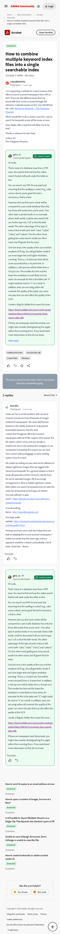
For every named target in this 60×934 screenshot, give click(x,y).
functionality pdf (33, 352)
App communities (24, 14)
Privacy (43, 914)
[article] (30, 482)
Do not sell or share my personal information (25, 924)
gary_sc (17, 154)
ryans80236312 (17, 81)
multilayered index (14, 352)
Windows (25, 358)
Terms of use (33, 914)
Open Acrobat (46, 32)
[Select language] (38, 6)
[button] (6, 7)
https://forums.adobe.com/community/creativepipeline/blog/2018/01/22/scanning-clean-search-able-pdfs (29, 313)
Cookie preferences (14, 919)
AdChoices (14, 930)
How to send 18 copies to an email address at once (29, 784)
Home (9, 14)
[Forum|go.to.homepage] (22, 6)
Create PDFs (12, 358)
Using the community (16, 914)
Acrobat (40, 14)
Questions (11, 17)
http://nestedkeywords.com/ (25, 512)
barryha (14, 405)
